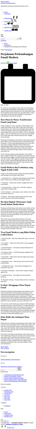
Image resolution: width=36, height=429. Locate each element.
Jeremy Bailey (5, 346)
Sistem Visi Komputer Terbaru (12, 376)
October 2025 (8, 390)
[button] (18, 39)
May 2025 (7, 398)
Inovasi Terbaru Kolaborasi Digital (13, 378)
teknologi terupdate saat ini (8, 3)
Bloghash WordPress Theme (14, 424)
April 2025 (7, 399)
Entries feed (7, 413)
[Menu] (1, 9)
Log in (6, 411)
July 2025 (7, 395)
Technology (9, 49)
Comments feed (8, 415)
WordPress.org (8, 416)
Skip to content (5, 1)
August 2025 (7, 393)
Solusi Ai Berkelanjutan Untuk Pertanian (15, 381)
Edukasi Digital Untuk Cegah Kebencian (15, 379)
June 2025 (7, 396)
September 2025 (8, 391)
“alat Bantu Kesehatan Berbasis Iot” (14, 375)
